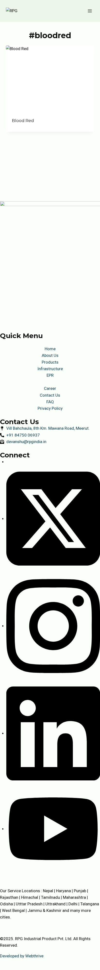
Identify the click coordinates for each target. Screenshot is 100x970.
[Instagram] (53, 625)
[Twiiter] (53, 518)
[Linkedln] (53, 733)
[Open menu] (89, 11)
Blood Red (23, 120)
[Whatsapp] (53, 828)
